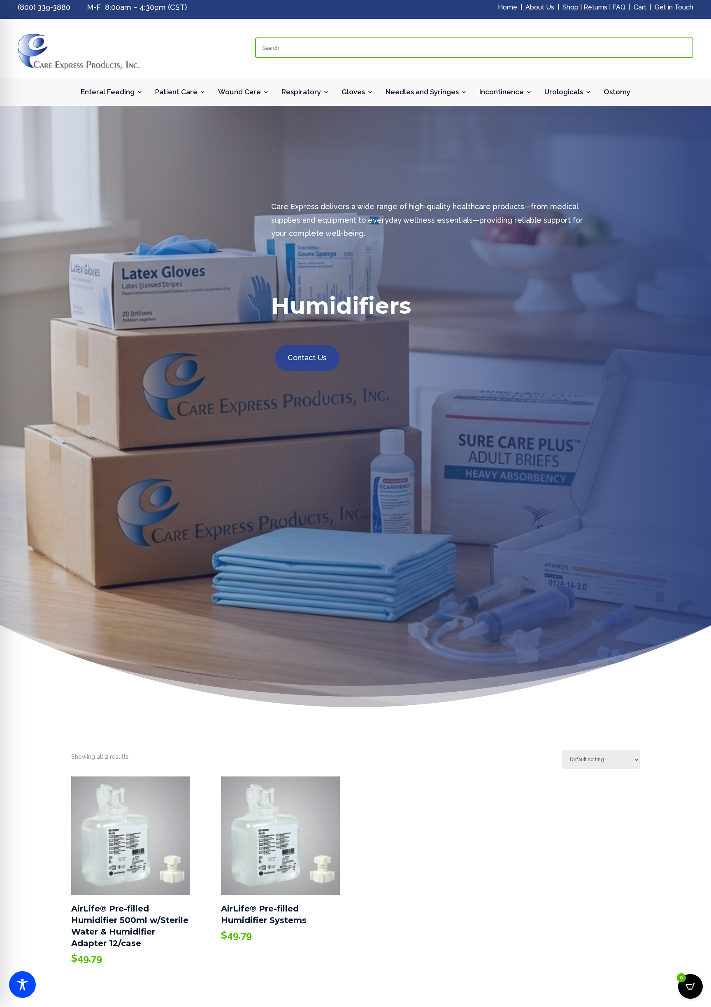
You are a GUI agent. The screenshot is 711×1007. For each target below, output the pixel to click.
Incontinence (501, 92)
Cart (640, 7)
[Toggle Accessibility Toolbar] (22, 984)
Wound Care (239, 92)
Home (507, 7)
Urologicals (563, 92)
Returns (595, 7)
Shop (570, 7)
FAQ (618, 7)
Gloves (353, 92)
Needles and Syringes (422, 92)
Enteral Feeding (108, 92)
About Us (539, 7)
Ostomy (617, 92)
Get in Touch (674, 7)
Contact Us (307, 357)
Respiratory (301, 92)
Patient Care (176, 92)
